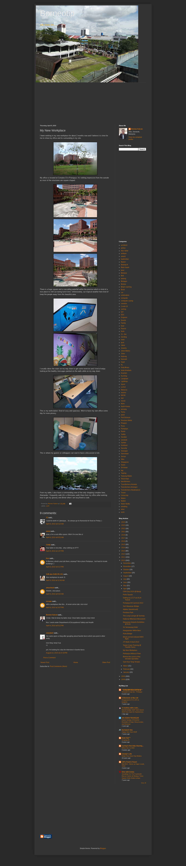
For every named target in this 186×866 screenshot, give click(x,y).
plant (123, 415)
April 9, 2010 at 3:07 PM (55, 607)
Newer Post (45, 662)
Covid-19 (124, 306)
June (125, 582)
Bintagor (124, 281)
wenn (48, 531)
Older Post (106, 662)
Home (76, 662)
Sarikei (123, 443)
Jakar (123, 345)
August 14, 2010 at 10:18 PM (56, 653)
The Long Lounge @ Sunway (134, 616)
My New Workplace (130, 650)
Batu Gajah (125, 267)
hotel (123, 340)
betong (123, 279)
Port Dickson (125, 417)
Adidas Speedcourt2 (130, 609)
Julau (123, 354)
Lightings (124, 381)
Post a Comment (49, 658)
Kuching (124, 376)
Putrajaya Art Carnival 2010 (133, 603)
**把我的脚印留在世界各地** (132, 690)
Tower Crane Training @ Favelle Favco (132, 646)
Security (124, 448)
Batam (123, 262)
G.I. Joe (123, 334)
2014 (123, 548)
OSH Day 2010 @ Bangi (132, 591)
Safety (123, 434)
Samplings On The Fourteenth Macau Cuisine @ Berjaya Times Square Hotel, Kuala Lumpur (132, 776)
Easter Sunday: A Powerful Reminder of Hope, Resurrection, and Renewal (133, 722)
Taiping (123, 473)
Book (123, 290)
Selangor (124, 451)
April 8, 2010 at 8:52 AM (55, 537)
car (122, 292)
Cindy (48, 545)
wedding (124, 507)
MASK (123, 395)
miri (122, 398)
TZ (47, 518)
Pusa (123, 426)
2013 (123, 551)
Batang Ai (124, 265)
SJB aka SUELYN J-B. (54, 574)
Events (123, 320)
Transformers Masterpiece (130, 490)
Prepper (124, 423)
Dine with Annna (128, 772)
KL (122, 365)
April (125, 589)
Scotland (124, 445)
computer (124, 298)
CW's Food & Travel (129, 762)
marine (123, 393)
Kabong (124, 356)
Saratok (124, 437)
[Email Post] (70, 503)
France (123, 329)
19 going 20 (125, 740)
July (125, 579)
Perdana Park (128, 612)
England (124, 317)
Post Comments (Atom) (58, 666)
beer (122, 270)
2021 (123, 532)
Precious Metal (126, 420)
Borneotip (57, 13)
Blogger (103, 848)
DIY (122, 312)
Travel (123, 493)
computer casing (127, 301)
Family (123, 323)
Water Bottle (125, 504)
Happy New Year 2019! (129, 732)
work (47, 506)
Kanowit (124, 359)
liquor (123, 384)
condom (124, 303)
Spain (123, 465)
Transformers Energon (129, 487)
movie (123, 401)
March (125, 666)
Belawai (124, 273)
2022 (123, 528)
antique (123, 253)
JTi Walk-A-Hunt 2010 (131, 642)
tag (122, 470)
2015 (123, 544)
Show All (143, 783)
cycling (123, 309)
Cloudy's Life (127, 754)
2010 (123, 560)
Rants (123, 431)
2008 (123, 679)
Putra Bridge (127, 634)
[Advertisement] (93, 101)
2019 (123, 535)
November (127, 566)
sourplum (49, 633)
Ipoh (122, 342)
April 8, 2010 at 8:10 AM (55, 524)
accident (124, 245)
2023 (123, 525)
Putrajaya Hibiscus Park (132, 654)
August (126, 576)
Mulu (123, 404)
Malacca (124, 390)
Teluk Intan (125, 479)
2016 (123, 541)
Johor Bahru (125, 351)
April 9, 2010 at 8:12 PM (55, 626)
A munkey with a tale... (130, 708)
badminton (125, 259)
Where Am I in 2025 (128, 748)
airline (123, 248)
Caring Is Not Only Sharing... (132, 746)
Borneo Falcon (51, 615)
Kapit (123, 362)
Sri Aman (124, 468)
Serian (123, 456)
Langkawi (124, 379)
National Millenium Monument (134, 619)
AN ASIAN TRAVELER (130, 718)
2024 (123, 522)
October (126, 570)
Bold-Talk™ (126, 738)
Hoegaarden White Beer (132, 630)
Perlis (123, 412)
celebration (125, 295)
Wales (123, 498)
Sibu (122, 459)
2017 (123, 538)
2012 (123, 554)
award (123, 256)
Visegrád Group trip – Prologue (132, 692)
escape (49, 601)
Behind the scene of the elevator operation (131, 658)
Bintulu (123, 284)
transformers (125, 481)
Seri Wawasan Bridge (131, 606)
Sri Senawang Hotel (130, 627)
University (124, 495)
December (127, 563)
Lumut (123, 387)
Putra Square (128, 595)
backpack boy (127, 730)
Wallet (123, 501)
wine (122, 509)
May (125, 585)
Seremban (125, 454)
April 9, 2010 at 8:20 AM (55, 594)
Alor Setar (124, 251)
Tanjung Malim (126, 476)
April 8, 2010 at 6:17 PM (55, 567)
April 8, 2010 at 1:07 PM (55, 551)
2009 (123, 676)
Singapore (125, 462)
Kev (47, 558)
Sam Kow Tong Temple (131, 662)
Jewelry (124, 348)
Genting (124, 337)
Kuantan (124, 373)
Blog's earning (126, 287)
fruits (122, 331)
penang (124, 409)
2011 (123, 557)
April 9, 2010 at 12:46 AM (55, 580)
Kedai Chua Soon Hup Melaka (131, 756)
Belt (122, 276)
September (127, 573)
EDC (122, 315)
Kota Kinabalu (126, 370)
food (122, 326)
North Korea (125, 406)
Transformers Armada (129, 484)
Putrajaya (124, 429)
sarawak (124, 440)
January (126, 672)
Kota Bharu (125, 367)
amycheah (50, 588)
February (126, 669)
